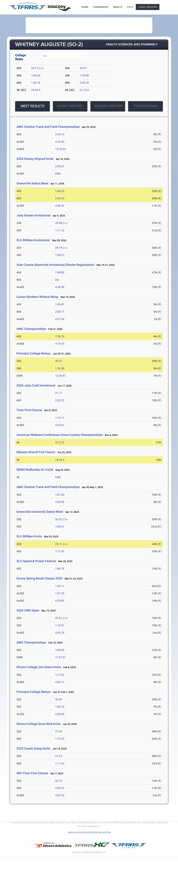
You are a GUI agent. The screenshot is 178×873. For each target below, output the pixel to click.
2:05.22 (59, 788)
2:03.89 (59, 714)
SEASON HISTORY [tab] (108, 106)
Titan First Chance (29, 410)
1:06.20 (35, 75)
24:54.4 (35, 90)
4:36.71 (59, 682)
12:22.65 (60, 149)
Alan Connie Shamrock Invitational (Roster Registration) (55, 265)
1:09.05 (59, 650)
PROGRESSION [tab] (145, 106)
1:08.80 (59, 272)
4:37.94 (59, 319)
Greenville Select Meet (32, 183)
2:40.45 (84, 82)
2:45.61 (59, 166)
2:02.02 (59, 400)
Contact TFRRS (109, 822)
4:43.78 (59, 632)
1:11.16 (59, 230)
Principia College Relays (34, 353)
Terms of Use (62, 822)
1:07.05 (59, 494)
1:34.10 (59, 706)
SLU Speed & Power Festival (37, 561)
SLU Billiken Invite (29, 536)
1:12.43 (59, 738)
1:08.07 (59, 255)
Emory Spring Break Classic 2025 (39, 578)
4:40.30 (59, 287)
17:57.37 (60, 657)
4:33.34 (59, 795)
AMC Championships (31, 329)
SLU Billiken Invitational (33, 240)
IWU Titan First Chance (32, 773)
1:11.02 (59, 674)
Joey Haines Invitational (33, 215)
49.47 (83, 68)
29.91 (58, 618)
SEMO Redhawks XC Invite (35, 469)
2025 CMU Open (28, 610)
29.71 (34, 68)
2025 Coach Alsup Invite (33, 748)
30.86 (58, 699)
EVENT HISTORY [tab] (70, 106)
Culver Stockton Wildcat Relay (37, 297)
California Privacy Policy (40, 822)
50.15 (58, 780)
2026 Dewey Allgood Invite (35, 159)
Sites (74, 822)
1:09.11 (59, 586)
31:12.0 (84, 90)
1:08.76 (59, 568)
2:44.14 (59, 134)
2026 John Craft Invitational (36, 385)
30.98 (58, 223)
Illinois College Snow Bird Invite (38, 724)
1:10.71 (59, 417)
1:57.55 (59, 593)
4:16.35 (59, 141)
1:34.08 (84, 75)
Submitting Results (89, 822)
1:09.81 (59, 304)
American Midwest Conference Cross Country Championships (60, 435)
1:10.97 (59, 625)
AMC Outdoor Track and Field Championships (48, 126)
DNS (58, 173)
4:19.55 (59, 343)
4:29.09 (59, 600)
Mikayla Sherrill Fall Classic (36, 452)
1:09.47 (59, 526)
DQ (57, 279)
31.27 (58, 756)
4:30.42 (59, 205)
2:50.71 (59, 311)
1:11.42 (59, 551)
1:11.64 (59, 763)
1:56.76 (35, 82)
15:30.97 (60, 375)
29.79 (58, 247)
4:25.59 (59, 502)
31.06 (58, 731)
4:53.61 (59, 425)
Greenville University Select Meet (40, 511)
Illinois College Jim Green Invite (39, 667)
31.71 (58, 393)
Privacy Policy (17, 822)
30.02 (58, 519)
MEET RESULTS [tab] (32, 106)
